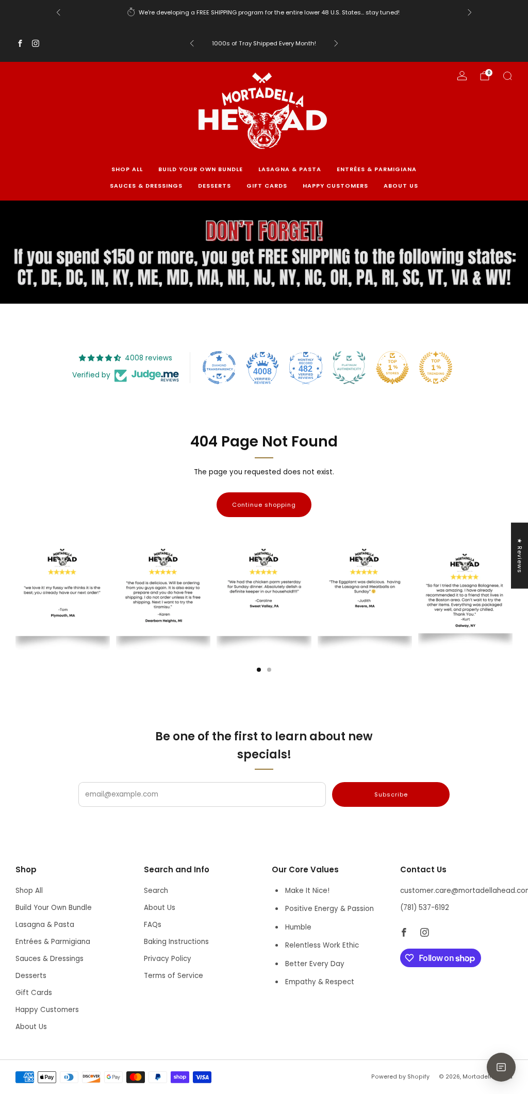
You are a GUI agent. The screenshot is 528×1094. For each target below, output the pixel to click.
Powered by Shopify (400, 1077)
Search (156, 891)
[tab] (259, 670)
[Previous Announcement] (58, 12)
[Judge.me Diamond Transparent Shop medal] (219, 367)
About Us (401, 185)
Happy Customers (335, 185)
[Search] (507, 76)
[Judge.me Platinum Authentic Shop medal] (349, 367)
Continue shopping (264, 505)
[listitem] (264, 12)
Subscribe (391, 794)
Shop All (127, 169)
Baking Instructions (176, 942)
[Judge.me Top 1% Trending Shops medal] (435, 367)
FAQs (152, 925)
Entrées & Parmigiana (377, 169)
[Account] (462, 76)
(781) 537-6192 (424, 908)
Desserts (214, 185)
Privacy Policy (167, 959)
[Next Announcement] (469, 12)
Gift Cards (266, 185)
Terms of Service (173, 976)
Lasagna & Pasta (289, 169)
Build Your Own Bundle (200, 169)
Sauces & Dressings (146, 185)
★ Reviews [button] (520, 555)
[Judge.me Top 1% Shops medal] (392, 367)
